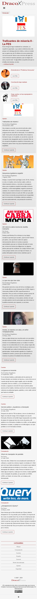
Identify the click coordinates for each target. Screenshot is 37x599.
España (18, 556)
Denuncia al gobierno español (12, 173)
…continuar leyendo (8, 64)
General (18, 559)
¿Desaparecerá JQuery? (9, 506)
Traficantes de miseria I (10, 122)
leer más (15, 76)
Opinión (4, 118)
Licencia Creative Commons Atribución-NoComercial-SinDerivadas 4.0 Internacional (18, 587)
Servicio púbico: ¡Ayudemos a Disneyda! (15, 407)
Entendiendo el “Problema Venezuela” (22, 70)
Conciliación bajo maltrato (19, 82)
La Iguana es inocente (8, 370)
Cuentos (3, 367)
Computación (5, 451)
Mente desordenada (18, 562)
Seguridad (18, 569)
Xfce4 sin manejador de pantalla (12, 454)
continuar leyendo (9, 150)
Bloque (18, 546)
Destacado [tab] (5, 13)
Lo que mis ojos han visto (11, 280)
